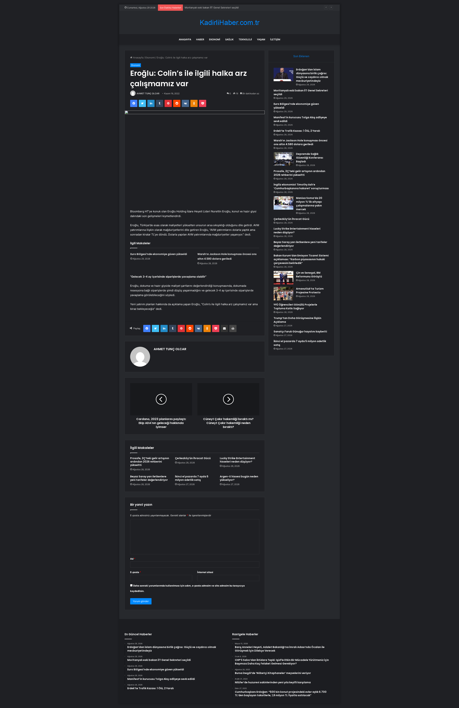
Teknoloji (245, 39)
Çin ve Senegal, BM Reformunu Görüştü (309, 274)
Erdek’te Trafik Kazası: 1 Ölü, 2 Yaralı (297, 131)
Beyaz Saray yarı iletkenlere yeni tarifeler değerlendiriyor (149, 478)
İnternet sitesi (205, 572)
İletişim (275, 39)
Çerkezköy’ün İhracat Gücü (193, 458)
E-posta (135, 572)
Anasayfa (185, 39)
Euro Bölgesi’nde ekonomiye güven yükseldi (158, 254)
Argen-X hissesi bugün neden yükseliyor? (239, 478)
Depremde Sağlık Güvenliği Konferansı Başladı (309, 157)
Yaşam (261, 39)
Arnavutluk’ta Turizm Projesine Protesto (310, 290)
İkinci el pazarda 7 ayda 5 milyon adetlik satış (191, 478)
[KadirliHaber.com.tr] (229, 22)
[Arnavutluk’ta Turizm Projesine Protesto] (283, 293)
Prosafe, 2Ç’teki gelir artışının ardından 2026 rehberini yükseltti (149, 461)
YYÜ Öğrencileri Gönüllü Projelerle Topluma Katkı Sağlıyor (295, 306)
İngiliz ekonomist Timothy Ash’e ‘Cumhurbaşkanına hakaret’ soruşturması (301, 186)
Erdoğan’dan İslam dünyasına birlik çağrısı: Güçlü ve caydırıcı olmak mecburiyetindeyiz (312, 75)
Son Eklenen (301, 56)
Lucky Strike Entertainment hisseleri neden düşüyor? (237, 459)
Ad (132, 558)
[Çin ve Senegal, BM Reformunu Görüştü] (283, 277)
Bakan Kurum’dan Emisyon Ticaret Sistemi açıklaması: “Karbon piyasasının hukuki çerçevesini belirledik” (301, 259)
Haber (200, 39)
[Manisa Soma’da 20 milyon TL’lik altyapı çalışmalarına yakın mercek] (283, 203)
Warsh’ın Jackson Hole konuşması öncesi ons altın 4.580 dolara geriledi (300, 142)
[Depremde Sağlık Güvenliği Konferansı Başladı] (283, 159)
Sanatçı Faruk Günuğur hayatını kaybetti (300, 331)
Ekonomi (214, 39)
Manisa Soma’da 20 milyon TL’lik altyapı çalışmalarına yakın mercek (309, 203)
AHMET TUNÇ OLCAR (148, 93)
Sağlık (229, 39)
